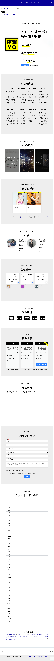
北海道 (9, 502)
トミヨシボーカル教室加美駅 (11, 639)
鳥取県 (9, 580)
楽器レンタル (8, 450)
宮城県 (9, 510)
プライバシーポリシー (30, 656)
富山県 (9, 541)
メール (7, 443)
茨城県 (9, 520)
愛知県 (9, 559)
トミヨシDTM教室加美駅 (10, 634)
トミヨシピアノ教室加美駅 (29, 638)
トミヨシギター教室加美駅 (36, 634)
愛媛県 (9, 598)
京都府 (9, 567)
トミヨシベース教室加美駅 (41, 638)
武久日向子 (31, 207)
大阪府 (9, 569)
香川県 (9, 595)
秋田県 (9, 512)
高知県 (9, 600)
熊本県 (9, 611)
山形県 (9, 515)
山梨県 (9, 549)
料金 (31, 2)
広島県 (9, 587)
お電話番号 (8, 447)
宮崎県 (9, 616)
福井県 (9, 546)
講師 (27, 2)
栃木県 (9, 523)
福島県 (9, 518)
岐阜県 (9, 554)
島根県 (9, 582)
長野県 (9, 551)
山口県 (9, 590)
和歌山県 (9, 577)
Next (49, 283)
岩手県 (9, 507)
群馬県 (9, 525)
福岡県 (9, 603)
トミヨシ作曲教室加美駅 (20, 636)
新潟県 (9, 538)
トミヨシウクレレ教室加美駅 (23, 634)
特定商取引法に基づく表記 (41, 656)
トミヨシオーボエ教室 (19, 2)
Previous (5, 283)
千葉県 (9, 530)
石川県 (9, 543)
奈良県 (9, 574)
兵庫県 (9, 572)
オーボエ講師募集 (48, 2)
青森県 (9, 505)
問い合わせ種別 (8, 458)
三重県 (9, 561)
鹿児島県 (9, 618)
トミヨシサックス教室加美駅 (32, 636)
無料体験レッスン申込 (41, 364)
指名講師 (7, 454)
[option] (20, 202)
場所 (35, 2)
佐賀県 (9, 605)
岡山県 (9, 585)
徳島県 (9, 593)
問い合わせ (40, 2)
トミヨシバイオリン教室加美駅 (15, 638)
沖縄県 (9, 621)
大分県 (9, 613)
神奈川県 (9, 536)
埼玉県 (9, 528)
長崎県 (9, 608)
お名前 (7, 439)
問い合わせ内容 (8, 461)
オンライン (10, 499)
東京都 (9, 533)
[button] (7, 245)
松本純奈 (16, 207)
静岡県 (9, 556)
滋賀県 (9, 564)
